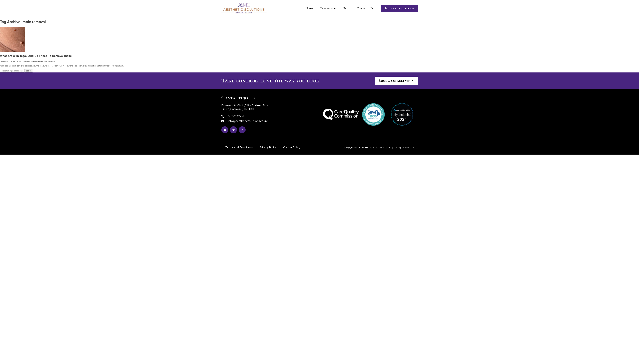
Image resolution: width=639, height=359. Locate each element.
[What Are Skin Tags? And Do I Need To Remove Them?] (12, 50)
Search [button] (28, 70)
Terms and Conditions (239, 147)
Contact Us (365, 8)
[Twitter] (233, 129)
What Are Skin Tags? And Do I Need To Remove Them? (36, 56)
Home (309, 8)
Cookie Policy (291, 147)
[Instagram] (242, 129)
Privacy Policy (268, 147)
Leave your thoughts (46, 61)
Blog (346, 8)
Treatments (328, 8)
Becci (35, 61)
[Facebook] (224, 129)
